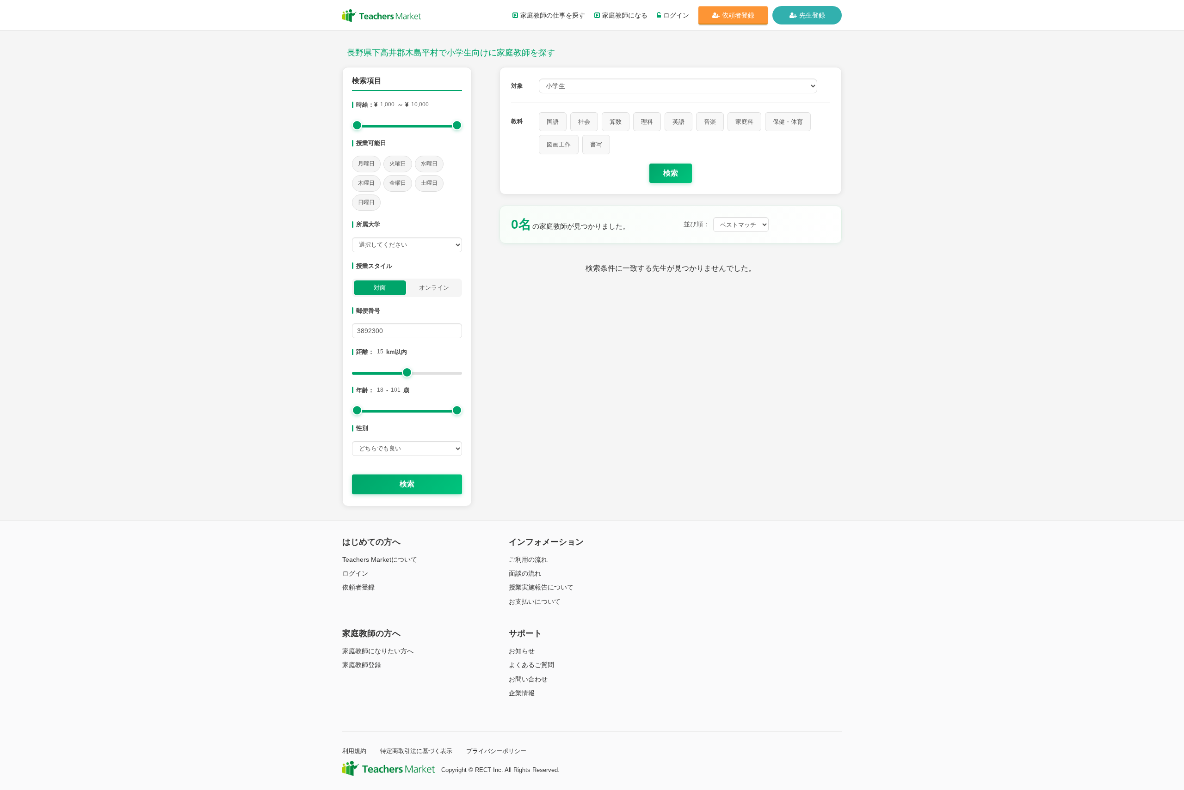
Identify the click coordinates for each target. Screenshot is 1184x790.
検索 (407, 484)
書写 (596, 144)
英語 (678, 121)
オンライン (434, 287)
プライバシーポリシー (496, 750)
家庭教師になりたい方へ (377, 651)
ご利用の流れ (528, 559)
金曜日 (397, 183)
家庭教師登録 (361, 664)
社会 (584, 121)
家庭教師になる (625, 15)
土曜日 (429, 183)
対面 (380, 287)
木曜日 (366, 183)
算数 (616, 121)
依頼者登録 (738, 15)
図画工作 (559, 144)
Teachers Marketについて (379, 559)
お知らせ (522, 651)
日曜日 (366, 202)
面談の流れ (525, 573)
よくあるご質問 (531, 664)
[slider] (357, 125)
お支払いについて (535, 601)
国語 (553, 121)
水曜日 (429, 163)
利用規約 (354, 750)
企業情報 (522, 693)
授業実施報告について (541, 587)
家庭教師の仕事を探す (552, 15)
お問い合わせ (528, 679)
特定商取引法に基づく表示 (416, 750)
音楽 (710, 121)
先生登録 (812, 15)
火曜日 (397, 163)
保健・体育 (788, 121)
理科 (647, 121)
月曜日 (366, 163)
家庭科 (744, 121)
